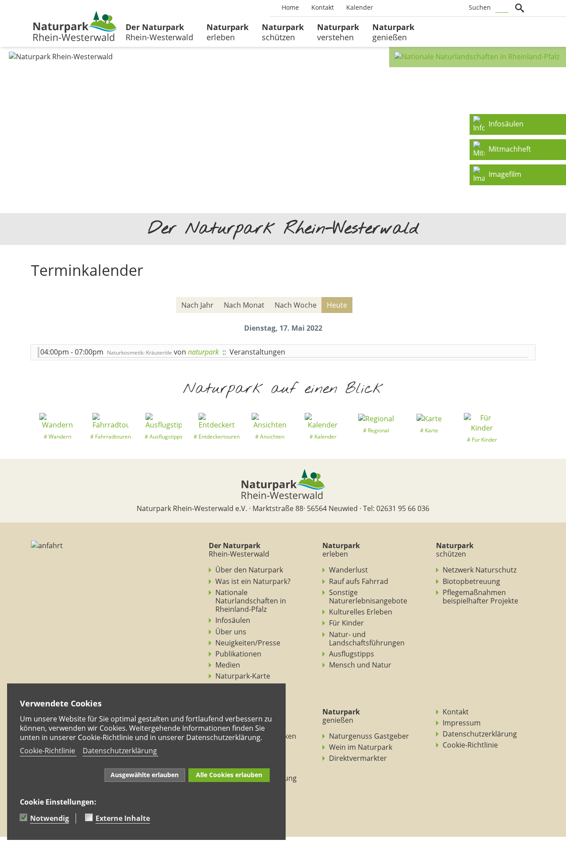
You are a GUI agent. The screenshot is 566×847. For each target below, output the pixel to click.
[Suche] (524, 305)
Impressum (462, 723)
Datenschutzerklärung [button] (120, 750)
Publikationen (238, 654)
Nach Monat (244, 305)
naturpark (203, 352)
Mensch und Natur (360, 665)
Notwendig (49, 818)
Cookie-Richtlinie (470, 745)
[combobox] (502, 8)
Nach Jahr (197, 305)
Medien (227, 665)
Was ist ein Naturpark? (253, 581)
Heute (337, 305)
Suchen (480, 7)
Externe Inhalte (123, 818)
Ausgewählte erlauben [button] (145, 775)
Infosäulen (232, 620)
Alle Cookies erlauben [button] (229, 775)
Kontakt (456, 712)
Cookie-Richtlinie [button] (47, 750)
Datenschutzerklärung (480, 734)
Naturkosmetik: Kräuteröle (139, 352)
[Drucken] (529, 290)
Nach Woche (296, 305)
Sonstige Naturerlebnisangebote (368, 597)
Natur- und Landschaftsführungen (367, 639)
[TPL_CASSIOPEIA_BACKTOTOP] (4, 842)
